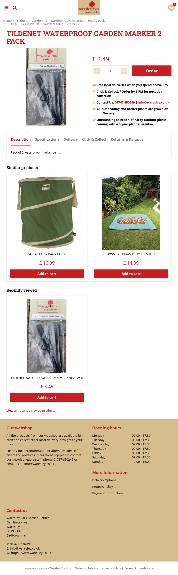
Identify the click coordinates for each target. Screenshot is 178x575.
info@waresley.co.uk (153, 102)
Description (21, 139)
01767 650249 (125, 102)
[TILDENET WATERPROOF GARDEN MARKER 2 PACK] (46, 86)
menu (6, 7)
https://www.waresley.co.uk (31, 553)
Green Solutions (86, 568)
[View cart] (171, 7)
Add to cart (46, 273)
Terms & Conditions (138, 568)
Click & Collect (94, 139)
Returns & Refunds (127, 139)
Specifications (47, 139)
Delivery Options (104, 480)
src (15, 7)
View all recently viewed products (31, 410)
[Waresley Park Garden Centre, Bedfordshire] (89, 7)
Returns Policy (102, 487)
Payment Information (107, 493)
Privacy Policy (111, 568)
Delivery (71, 139)
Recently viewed (22, 290)
